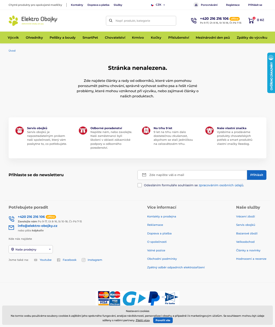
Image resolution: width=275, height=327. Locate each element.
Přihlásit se (255, 4)
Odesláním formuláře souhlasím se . (194, 185)
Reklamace (155, 224)
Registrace (233, 4)
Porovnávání (209, 4)
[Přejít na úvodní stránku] (33, 21)
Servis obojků (245, 224)
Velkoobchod (245, 241)
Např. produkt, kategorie (133, 20)
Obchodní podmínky (162, 258)
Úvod (12, 50)
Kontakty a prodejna (161, 216)
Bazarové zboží (247, 233)
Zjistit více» (143, 320)
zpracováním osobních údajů (221, 185)
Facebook (69, 259)
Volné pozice (156, 250)
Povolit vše (163, 320)
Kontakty (77, 4)
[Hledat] (111, 21)
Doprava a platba (98, 4)
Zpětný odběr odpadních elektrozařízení (176, 267)
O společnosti (157, 241)
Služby (118, 4)
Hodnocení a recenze (251, 258)
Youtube (46, 259)
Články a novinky (248, 250)
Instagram (95, 259)
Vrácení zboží (245, 216)
